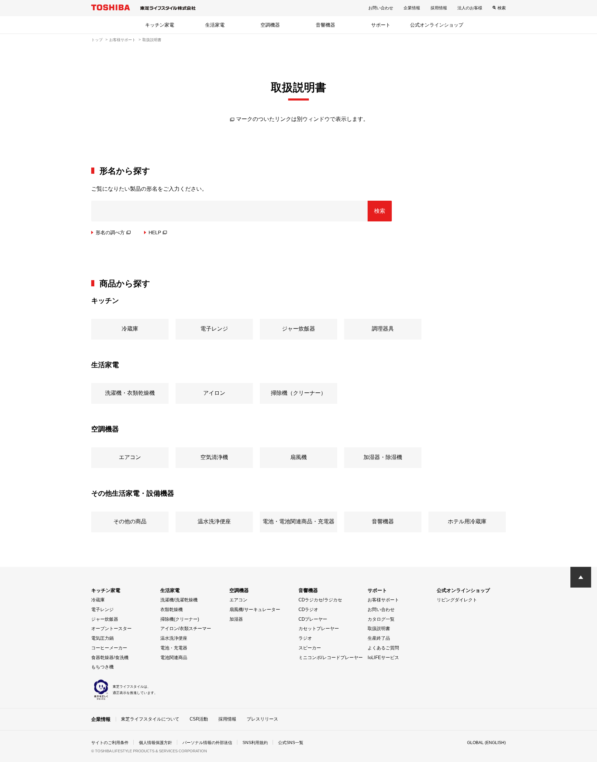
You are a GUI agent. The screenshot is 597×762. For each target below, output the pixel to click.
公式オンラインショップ (436, 25)
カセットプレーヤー (318, 628)
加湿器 (236, 619)
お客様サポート (122, 40)
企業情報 (412, 8)
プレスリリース (262, 719)
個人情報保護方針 (155, 742)
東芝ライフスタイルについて (150, 719)
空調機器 (270, 25)
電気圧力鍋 (102, 638)
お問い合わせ (380, 8)
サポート (380, 25)
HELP (155, 232)
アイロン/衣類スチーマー (185, 628)
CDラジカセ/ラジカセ (320, 599)
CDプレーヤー (312, 619)
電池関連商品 (173, 657)
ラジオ (305, 638)
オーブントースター (111, 628)
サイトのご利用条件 (110, 742)
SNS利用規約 (255, 742)
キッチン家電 (159, 25)
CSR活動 (199, 719)
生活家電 (215, 25)
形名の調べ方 (110, 232)
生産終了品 (379, 638)
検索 (502, 8)
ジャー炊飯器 (104, 619)
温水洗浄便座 (173, 638)
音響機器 (325, 25)
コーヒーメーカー (109, 647)
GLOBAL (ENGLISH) (486, 742)
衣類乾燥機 (171, 609)
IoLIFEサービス (383, 657)
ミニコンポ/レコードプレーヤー (330, 657)
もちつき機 (102, 666)
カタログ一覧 (381, 619)
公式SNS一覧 (290, 742)
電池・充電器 (173, 647)
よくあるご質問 (383, 647)
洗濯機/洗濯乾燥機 (179, 599)
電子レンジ (102, 609)
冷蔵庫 (98, 599)
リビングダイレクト (457, 599)
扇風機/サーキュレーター (254, 609)
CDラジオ (308, 609)
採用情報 (438, 8)
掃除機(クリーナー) (179, 619)
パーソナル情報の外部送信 (207, 742)
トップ (97, 40)
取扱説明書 (379, 628)
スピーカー (309, 647)
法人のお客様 (469, 8)
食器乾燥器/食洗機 (110, 657)
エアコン (238, 599)
